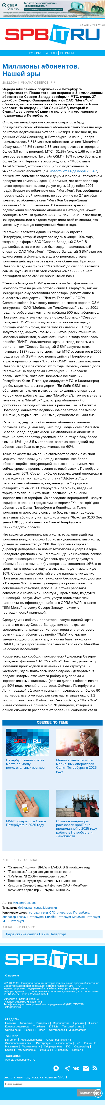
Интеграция (43, 1043)
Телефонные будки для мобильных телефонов (42, 881)
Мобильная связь (30, 907)
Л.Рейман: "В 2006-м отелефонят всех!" (37, 876)
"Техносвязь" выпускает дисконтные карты (39, 872)
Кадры (9, 1050)
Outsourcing (81, 1046)
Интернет (11, 1039)
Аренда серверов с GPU (20, 1059)
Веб (78, 1043)
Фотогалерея (57, 1030)
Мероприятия (61, 1023)
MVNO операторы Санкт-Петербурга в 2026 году (26, 823)
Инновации (61, 1050)
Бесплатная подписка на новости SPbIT (36, 1077)
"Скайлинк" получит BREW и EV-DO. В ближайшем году (49, 867)
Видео (41, 1030)
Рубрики (35, 52)
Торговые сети (31, 1046)
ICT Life (53, 1026)
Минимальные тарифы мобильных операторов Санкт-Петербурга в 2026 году (76, 765)
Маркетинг (50, 907)
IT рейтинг (38, 1026)
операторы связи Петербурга (23, 917)
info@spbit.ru (13, 1007)
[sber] (52, 9)
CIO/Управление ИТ (58, 1039)
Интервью (42, 1023)
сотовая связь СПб (42, 912)
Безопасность (63, 1043)
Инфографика (77, 1030)
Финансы (45, 1050)
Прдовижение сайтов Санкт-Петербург (35, 934)
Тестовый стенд (72, 1026)
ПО (68, 1046)
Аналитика (26, 1023)
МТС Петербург (13, 921)
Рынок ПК (90, 1043)
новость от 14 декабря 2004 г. (73, 171)
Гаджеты (77, 1050)
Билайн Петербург (58, 917)
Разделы (51, 52)
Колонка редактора (17, 1026)
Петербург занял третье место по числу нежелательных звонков (25, 764)
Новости (10, 1023)
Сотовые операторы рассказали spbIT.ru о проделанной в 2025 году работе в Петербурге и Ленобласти (76, 828)
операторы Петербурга (73, 912)
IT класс (93, 1023)
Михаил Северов (34, 82)
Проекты (78, 1023)
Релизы (29, 1030)
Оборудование (53, 1046)
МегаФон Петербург (86, 917)
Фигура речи (13, 1030)
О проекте (12, 975)
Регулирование (26, 1050)
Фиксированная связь (18, 1043)
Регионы (67, 52)
